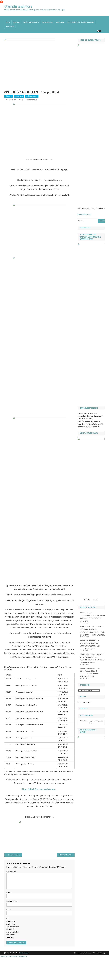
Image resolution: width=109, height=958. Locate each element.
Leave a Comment (31, 99)
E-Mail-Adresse (12, 901)
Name (9, 893)
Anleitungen (60, 22)
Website (9, 910)
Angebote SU (19, 96)
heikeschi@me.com (84, 214)
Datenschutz (77, 953)
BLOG (8, 22)
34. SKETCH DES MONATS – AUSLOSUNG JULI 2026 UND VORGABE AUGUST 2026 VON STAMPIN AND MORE (90, 645)
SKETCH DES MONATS (31, 22)
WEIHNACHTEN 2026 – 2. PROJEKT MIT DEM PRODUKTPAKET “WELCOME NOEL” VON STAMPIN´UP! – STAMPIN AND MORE (92, 659)
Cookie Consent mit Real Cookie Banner (13, 956)
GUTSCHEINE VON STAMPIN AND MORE (81, 22)
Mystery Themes (23, 953)
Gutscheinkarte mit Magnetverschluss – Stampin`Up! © (15, 855)
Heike (21, 99)
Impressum (10, 26)
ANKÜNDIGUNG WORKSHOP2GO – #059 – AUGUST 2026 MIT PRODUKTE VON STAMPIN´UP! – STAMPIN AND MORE (91, 672)
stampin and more (18, 6)
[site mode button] (99, 31)
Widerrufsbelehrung (99, 953)
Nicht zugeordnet (31, 96)
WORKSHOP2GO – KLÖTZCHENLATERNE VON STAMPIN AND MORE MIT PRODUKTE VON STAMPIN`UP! (92, 617)
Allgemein (9, 96)
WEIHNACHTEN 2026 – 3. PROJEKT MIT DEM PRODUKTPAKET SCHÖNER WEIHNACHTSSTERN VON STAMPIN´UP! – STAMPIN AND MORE (92, 631)
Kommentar (11, 872)
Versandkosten (47, 22)
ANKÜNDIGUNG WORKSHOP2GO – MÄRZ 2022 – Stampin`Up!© (67, 855)
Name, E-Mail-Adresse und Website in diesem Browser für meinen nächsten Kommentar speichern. (12, 929)
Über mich (16, 22)
